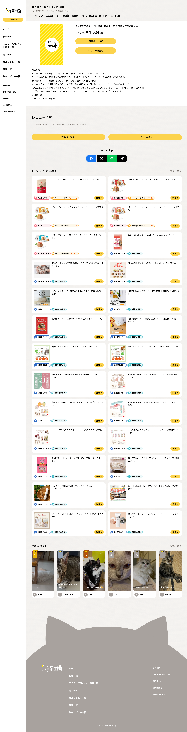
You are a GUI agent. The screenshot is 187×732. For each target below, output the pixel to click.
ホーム (6, 29)
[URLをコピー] (122, 158)
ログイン (13, 19)
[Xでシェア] (102, 158)
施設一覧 (7, 69)
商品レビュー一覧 (11, 61)
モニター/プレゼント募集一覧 (12, 45)
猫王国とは (7, 98)
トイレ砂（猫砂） (57, 6)
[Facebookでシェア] (91, 158)
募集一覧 (174, 171)
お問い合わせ (8, 112)
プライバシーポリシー (11, 92)
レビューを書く (95, 50)
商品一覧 (7, 54)
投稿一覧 (7, 36)
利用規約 (6, 85)
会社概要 (6, 105)
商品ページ (94, 41)
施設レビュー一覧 (11, 76)
